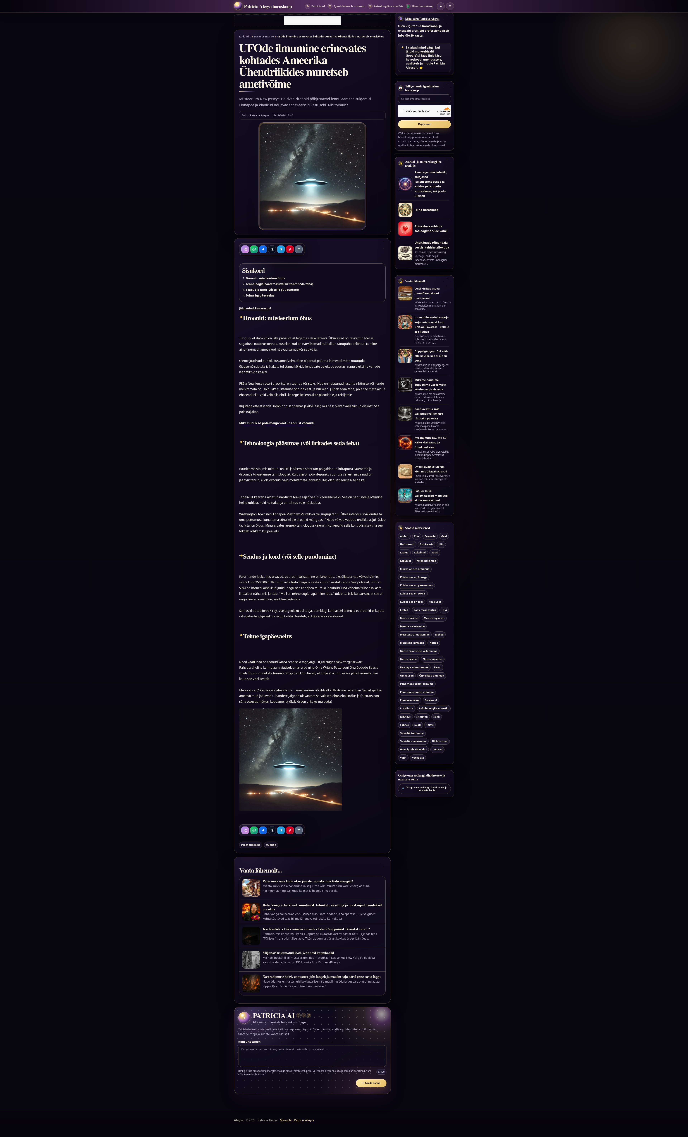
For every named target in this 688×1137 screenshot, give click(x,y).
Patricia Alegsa (259, 115)
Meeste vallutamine (412, 626)
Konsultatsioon (249, 1042)
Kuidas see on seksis (413, 593)
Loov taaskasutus (425, 610)
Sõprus (404, 725)
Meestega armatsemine (414, 634)
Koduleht (245, 36)
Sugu (417, 725)
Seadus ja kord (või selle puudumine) (272, 290)
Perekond (431, 700)
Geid (444, 536)
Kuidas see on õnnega (413, 577)
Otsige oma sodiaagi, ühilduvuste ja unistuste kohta (424, 789)
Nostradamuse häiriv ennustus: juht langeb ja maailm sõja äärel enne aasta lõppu (322, 976)
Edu (416, 536)
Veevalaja (418, 757)
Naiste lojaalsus (432, 659)
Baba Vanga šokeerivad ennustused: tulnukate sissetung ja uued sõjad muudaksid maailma (322, 907)
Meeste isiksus (409, 618)
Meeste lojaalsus (434, 618)
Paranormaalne (264, 36)
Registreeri (424, 124)
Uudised (271, 844)
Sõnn (436, 716)
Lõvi (444, 610)
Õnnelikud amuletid (431, 675)
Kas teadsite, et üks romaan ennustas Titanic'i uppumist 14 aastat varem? (316, 928)
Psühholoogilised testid (433, 708)
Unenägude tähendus (413, 749)
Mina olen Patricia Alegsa (422, 19)
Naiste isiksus (408, 659)
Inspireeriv (426, 544)
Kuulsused (435, 601)
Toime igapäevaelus (260, 295)
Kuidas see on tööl (411, 601)
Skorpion (422, 716)
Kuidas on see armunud (414, 569)
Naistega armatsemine (414, 667)
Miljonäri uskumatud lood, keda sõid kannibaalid (298, 952)
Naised (434, 642)
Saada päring (371, 1083)
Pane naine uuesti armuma (417, 692)
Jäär (441, 544)
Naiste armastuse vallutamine (418, 651)
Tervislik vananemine (413, 741)
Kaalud (404, 552)
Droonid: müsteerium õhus (265, 278)
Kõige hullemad (426, 560)
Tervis (430, 725)
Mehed (439, 634)
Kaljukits (405, 560)
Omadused (407, 675)
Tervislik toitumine (412, 733)
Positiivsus (407, 708)
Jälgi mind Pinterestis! (255, 308)
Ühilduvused (440, 741)
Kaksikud (420, 552)
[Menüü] (450, 6)
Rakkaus (405, 716)
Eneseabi (430, 536)
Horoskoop (407, 544)
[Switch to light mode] (441, 6)
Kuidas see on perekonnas (416, 585)
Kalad (434, 552)
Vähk (403, 757)
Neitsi (437, 667)
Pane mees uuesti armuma (416, 683)
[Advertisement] (312, 20)
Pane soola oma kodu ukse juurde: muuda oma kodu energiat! (308, 881)
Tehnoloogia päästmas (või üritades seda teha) (279, 284)
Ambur (404, 536)
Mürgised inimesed (412, 642)
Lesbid (404, 610)
